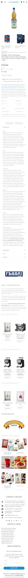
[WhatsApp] (21, 520)
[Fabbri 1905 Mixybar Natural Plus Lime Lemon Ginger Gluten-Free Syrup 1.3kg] (7, 445)
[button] (1, 2)
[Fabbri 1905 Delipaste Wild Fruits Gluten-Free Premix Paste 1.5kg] (7, 38)
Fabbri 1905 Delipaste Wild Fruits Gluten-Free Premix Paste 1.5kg (6, 47)
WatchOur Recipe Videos (7, 531)
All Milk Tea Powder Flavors (20, 453)
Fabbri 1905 (3, 288)
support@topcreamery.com (11, 515)
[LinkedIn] (11, 69)
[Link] (26, 2)
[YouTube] (9, 520)
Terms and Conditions (8, 577)
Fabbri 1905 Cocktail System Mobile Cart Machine (20, 46)
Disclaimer (22, 577)
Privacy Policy (16, 577)
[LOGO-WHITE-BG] (13, 2)
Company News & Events (7, 534)
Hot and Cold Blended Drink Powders (7, 486)
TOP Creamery (6, 229)
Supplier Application (6, 543)
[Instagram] (6, 69)
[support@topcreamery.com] (3, 515)
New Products (4, 51)
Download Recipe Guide (7, 533)
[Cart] (24, 2)
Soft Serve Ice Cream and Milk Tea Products (8, 453)
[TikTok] (9, 69)
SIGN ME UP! (14, 568)
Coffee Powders (20, 485)
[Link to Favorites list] (21, 2)
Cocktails (7, 470)
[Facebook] (1, 69)
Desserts (20, 470)
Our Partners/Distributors (8, 530)
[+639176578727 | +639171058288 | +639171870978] (3, 512)
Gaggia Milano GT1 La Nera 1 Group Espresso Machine (20, 336)
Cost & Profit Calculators (7, 536)
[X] (4, 69)
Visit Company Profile (7, 539)
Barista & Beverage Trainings (8, 528)
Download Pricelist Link (7, 538)
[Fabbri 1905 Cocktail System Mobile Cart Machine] (21, 38)
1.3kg (13, 87)
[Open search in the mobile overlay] (5, 2)
